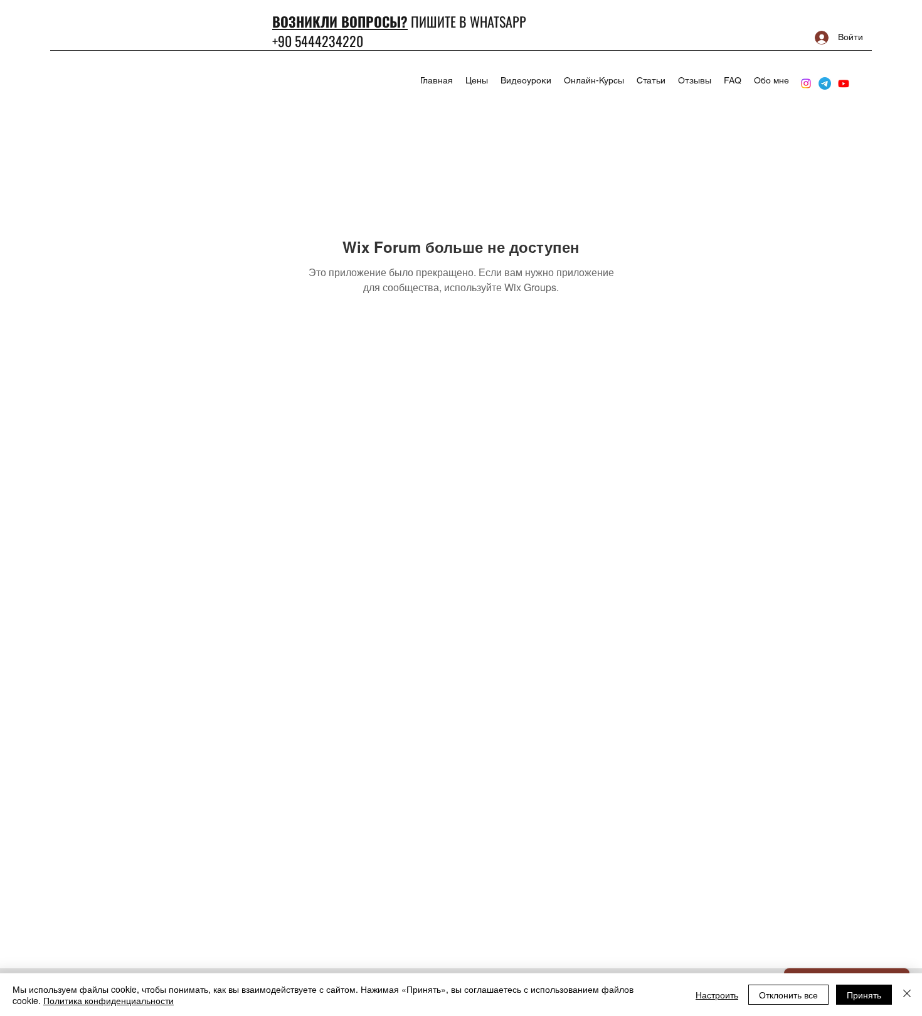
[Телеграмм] (825, 83)
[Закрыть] (906, 994)
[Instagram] (806, 83)
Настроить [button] (717, 994)
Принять (864, 994)
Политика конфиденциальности (108, 1000)
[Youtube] (843, 83)
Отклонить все (788, 994)
